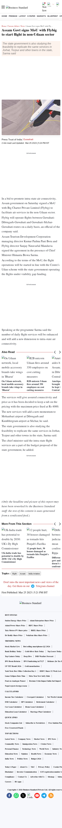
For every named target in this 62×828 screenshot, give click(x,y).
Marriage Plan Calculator (40, 712)
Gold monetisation (32, 666)
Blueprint (52, 16)
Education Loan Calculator (16, 712)
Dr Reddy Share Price (13, 635)
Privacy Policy (44, 767)
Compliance (9, 777)
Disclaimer (9, 772)
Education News (11, 754)
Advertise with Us (37, 777)
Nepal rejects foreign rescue (16, 686)
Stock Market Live (12, 646)
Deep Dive (28, 656)
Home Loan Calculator (34, 707)
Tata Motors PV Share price (16, 630)
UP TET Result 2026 (13, 666)
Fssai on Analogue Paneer (15, 681)
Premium (13, 16)
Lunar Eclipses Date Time (15, 676)
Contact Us (22, 777)
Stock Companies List (13, 723)
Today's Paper (10, 767)
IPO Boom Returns (12, 661)
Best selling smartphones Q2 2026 (36, 646)
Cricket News (46, 744)
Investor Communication (27, 772)
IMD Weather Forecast (44, 656)
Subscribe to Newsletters (35, 723)
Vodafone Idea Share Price (36, 635)
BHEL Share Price (38, 630)
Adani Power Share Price (15, 625)
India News (9, 759)
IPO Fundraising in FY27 (34, 661)
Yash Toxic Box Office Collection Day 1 (20, 671)
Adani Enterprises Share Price (42, 620)
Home (4, 16)
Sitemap (51, 777)
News (23, 26)
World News (44, 749)
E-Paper (31, 16)
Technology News (29, 749)
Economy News (51, 754)
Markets (41, 16)
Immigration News (29, 744)
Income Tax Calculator (14, 697)
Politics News (22, 759)
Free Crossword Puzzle (14, 728)
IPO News (52, 739)
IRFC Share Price (36, 625)
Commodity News (12, 744)
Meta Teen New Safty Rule (39, 676)
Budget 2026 (36, 759)
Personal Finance (12, 749)
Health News (36, 754)
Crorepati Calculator (35, 697)
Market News (39, 739)
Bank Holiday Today (13, 651)
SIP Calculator (27, 702)
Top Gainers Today (12, 656)
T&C (33, 767)
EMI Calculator (11, 702)
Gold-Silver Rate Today (34, 651)
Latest (22, 16)
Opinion (24, 754)
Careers (8, 782)
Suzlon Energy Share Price (15, 620)
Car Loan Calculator (13, 707)
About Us (23, 767)
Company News (24, 739)
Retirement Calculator (45, 702)
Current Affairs (13, 26)
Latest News (10, 739)
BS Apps (18, 782)
